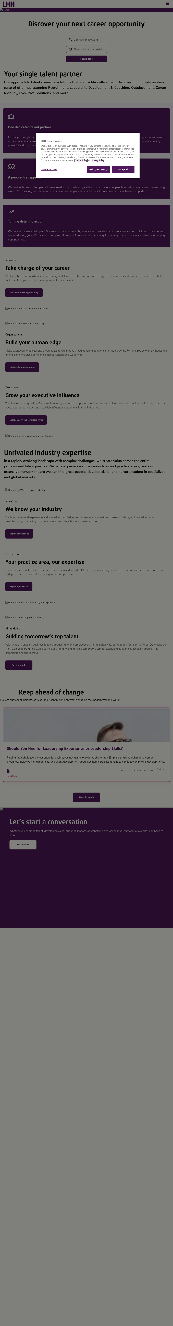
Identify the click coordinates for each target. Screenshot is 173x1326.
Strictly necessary (98, 169)
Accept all (123, 169)
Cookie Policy (81, 160)
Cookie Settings (49, 169)
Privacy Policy (98, 160)
